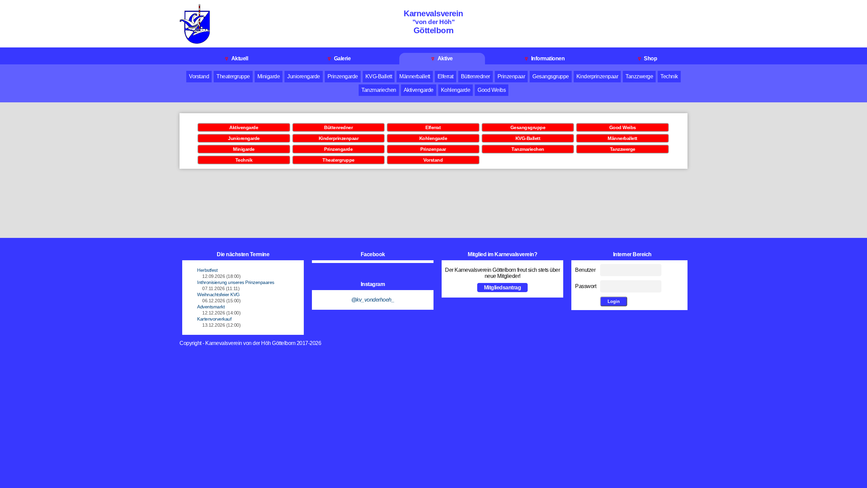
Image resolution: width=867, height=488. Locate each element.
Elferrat (445, 76)
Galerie (339, 58)
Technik (669, 76)
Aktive (442, 58)
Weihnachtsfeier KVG (218, 294)
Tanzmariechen (378, 90)
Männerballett (414, 76)
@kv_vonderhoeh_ (373, 300)
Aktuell (236, 58)
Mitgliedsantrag (502, 287)
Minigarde (268, 76)
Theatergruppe (233, 76)
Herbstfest (207, 270)
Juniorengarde (303, 76)
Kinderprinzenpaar (597, 76)
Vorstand (199, 76)
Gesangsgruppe (550, 76)
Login (614, 301)
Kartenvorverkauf (214, 319)
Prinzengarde (342, 76)
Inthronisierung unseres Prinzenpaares (235, 282)
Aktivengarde (419, 90)
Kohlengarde (455, 90)
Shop (647, 58)
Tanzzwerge (639, 76)
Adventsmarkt (211, 306)
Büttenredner (475, 76)
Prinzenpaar (511, 76)
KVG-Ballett (378, 76)
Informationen (545, 58)
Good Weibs (492, 90)
